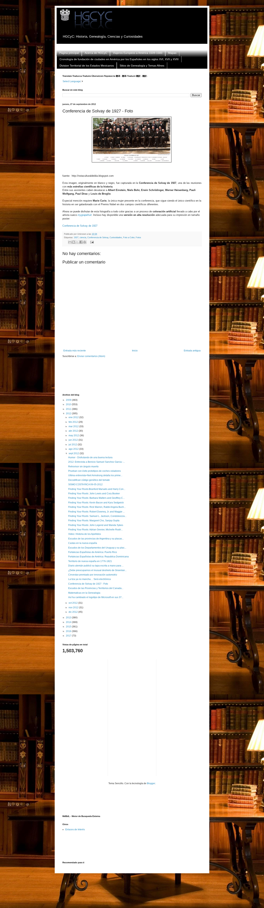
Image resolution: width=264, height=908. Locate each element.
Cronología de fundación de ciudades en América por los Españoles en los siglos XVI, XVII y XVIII (119, 59)
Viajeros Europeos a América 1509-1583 (137, 52)
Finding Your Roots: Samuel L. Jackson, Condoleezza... (97, 516)
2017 (69, 635)
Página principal (69, 52)
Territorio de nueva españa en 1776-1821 (90, 561)
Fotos (138, 237)
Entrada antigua (192, 350)
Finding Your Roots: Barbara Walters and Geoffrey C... (96, 498)
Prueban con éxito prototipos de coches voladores (94, 471)
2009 (69, 400)
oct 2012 (73, 603)
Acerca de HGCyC (96, 52)
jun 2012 (73, 440)
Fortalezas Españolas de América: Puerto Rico (92, 552)
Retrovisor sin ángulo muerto (83, 466)
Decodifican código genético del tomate (89, 480)
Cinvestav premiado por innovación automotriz (92, 574)
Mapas (172, 52)
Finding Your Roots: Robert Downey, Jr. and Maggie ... (96, 511)
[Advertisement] (132, 378)
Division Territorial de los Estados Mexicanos (87, 65)
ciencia (83, 237)
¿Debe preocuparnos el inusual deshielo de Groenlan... (97, 570)
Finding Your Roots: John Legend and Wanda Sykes (95, 525)
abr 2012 (74, 431)
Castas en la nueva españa (82, 543)
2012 (69, 413)
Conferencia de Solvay (97, 237)
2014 (69, 622)
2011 (69, 409)
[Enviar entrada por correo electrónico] (91, 242)
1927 (76, 237)
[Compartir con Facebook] (81, 242)
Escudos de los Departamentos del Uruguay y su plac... (97, 547)
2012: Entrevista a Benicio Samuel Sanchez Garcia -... (96, 462)
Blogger (151, 783)
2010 (69, 404)
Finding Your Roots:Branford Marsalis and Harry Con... (96, 489)
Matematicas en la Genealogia (84, 593)
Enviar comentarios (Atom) (91, 356)
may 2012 (74, 435)
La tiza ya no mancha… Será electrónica (89, 579)
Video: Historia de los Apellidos (84, 534)
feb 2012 (73, 422)
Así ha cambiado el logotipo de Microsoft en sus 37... (95, 597)
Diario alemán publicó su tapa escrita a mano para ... (95, 565)
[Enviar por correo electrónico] (70, 242)
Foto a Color (129, 237)
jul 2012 (73, 444)
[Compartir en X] (77, 242)
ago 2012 (74, 449)
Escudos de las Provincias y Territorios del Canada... (95, 588)
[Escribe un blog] (74, 242)
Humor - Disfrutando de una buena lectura (90, 457)
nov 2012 (74, 607)
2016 (69, 631)
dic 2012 (73, 612)
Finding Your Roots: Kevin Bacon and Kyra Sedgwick (96, 502)
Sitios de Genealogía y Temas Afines (142, 65)
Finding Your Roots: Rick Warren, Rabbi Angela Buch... (97, 507)
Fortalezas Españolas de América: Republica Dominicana (98, 556)
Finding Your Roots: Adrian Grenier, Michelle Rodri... (95, 529)
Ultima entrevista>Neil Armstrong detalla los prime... (95, 475)
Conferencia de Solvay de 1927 (79, 225)
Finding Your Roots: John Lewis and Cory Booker (94, 493)
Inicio (135, 350)
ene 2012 (74, 417)
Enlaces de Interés (75, 829)
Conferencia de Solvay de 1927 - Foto (88, 583)
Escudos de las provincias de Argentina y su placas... (96, 538)
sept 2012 (74, 453)
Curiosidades (116, 237)
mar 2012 (74, 426)
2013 (69, 617)
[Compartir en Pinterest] (85, 242)
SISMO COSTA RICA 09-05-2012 (85, 484)
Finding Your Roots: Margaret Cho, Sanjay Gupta (93, 520)
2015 (69, 626)
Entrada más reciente (74, 350)
